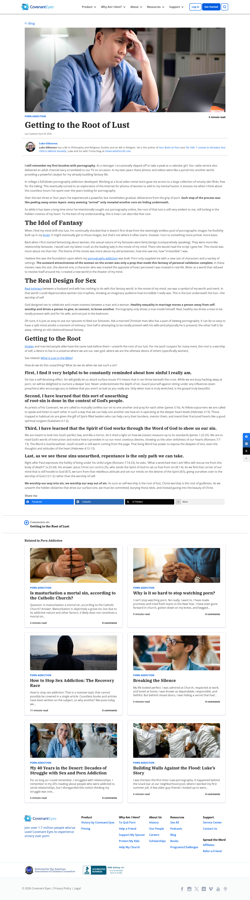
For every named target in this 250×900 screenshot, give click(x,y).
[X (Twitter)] (246, 451)
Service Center (212, 822)
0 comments (109, 622)
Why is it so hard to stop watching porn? (174, 593)
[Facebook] (246, 436)
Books (174, 841)
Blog (31, 23)
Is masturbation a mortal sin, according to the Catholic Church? (73, 595)
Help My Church (129, 847)
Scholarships (157, 841)
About (134, 7)
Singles (29, 346)
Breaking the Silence (154, 680)
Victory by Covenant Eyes (97, 822)
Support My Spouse (132, 835)
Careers (154, 835)
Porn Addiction (35, 116)
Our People (156, 829)
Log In (195, 6)
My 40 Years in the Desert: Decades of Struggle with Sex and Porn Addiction (68, 770)
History (154, 822)
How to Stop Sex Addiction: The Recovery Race (72, 683)
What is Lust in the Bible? (57, 358)
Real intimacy (33, 288)
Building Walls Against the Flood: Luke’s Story (174, 770)
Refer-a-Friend (212, 851)
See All (174, 822)
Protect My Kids (129, 841)
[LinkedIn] (246, 443)
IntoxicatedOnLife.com (118, 151)
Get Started (211, 6)
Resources (154, 7)
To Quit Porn (127, 822)
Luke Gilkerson (48, 143)
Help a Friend (127, 829)
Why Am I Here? (111, 7)
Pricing (85, 829)
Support (174, 7)
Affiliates (208, 845)
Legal (77, 888)
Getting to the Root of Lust (49, 524)
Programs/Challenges (184, 847)
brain (46, 235)
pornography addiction (103, 258)
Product (87, 7)
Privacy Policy (62, 888)
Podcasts (176, 829)
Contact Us (210, 829)
